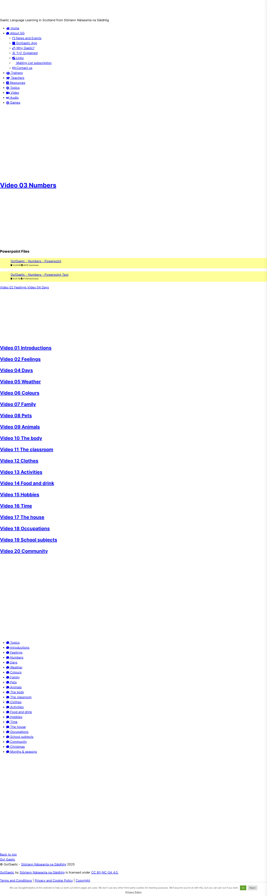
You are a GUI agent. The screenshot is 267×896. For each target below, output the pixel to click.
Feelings (15, 652)
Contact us (23, 68)
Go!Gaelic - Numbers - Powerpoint (36, 261)
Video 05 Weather (20, 381)
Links (19, 58)
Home (14, 28)
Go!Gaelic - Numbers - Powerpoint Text (39, 275)
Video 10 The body (21, 438)
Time (13, 722)
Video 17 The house (22, 517)
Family (14, 677)
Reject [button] (253, 888)
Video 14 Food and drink (27, 483)
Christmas (17, 747)
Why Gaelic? (24, 48)
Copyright (83, 880)
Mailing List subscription (33, 63)
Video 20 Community (24, 551)
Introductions (19, 647)
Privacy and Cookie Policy (54, 880)
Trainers (16, 73)
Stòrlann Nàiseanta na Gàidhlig (43, 864)
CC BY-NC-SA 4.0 (105, 872)
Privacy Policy (133, 892)
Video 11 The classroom (26, 449)
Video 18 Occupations (25, 528)
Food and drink (20, 712)
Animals (15, 687)
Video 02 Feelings (13, 287)
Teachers (17, 78)
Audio (14, 97)
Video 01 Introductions (25, 348)
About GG (17, 33)
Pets (13, 682)
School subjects (21, 737)
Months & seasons (23, 751)
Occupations (18, 732)
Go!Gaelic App (26, 43)
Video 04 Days (37, 287)
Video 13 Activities (21, 472)
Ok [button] (243, 888)
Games (14, 102)
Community (18, 742)
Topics (14, 88)
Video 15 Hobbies (19, 494)
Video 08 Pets (16, 415)
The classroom (20, 697)
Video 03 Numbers (28, 185)
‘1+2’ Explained (26, 53)
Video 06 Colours (19, 393)
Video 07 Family (18, 404)
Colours (15, 672)
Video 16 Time (16, 506)
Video (14, 92)
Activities (16, 707)
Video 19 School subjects (28, 539)
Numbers (16, 657)
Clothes (15, 702)
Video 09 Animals (20, 427)
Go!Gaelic (7, 872)
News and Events (28, 38)
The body (16, 692)
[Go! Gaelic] (12, 15)
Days (13, 662)
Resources (17, 83)
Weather (15, 667)
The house (17, 727)
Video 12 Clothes (19, 460)
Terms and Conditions (16, 880)
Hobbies (15, 717)
